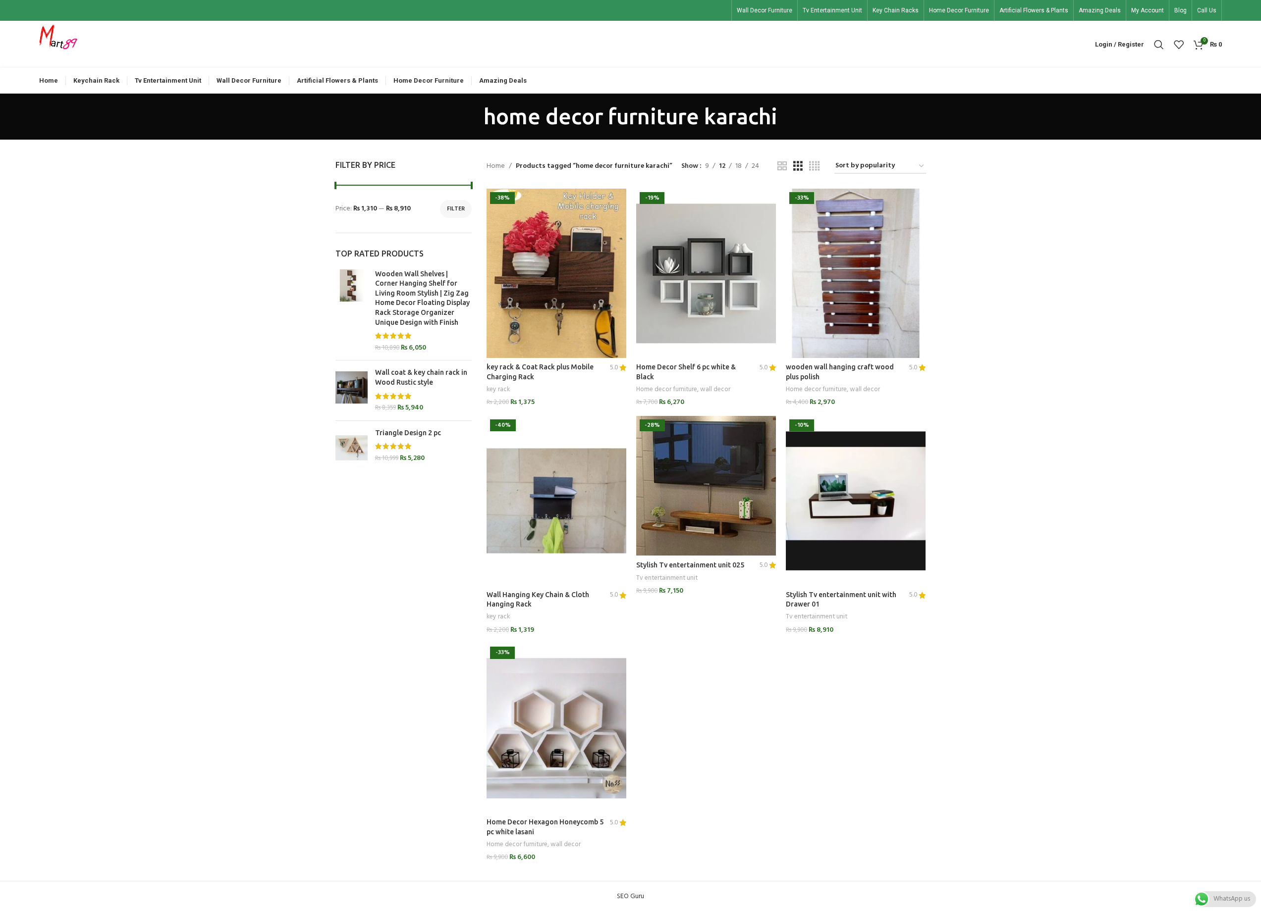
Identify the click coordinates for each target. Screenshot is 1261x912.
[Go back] (471, 116)
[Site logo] (58, 44)
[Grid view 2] (782, 166)
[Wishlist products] (1179, 44)
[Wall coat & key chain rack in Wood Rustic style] (351, 390)
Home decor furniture (666, 389)
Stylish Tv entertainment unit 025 (690, 565)
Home (496, 166)
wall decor (715, 389)
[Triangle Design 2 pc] (351, 447)
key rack (498, 389)
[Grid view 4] (814, 166)
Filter (456, 209)
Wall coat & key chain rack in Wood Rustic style (421, 377)
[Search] (1159, 44)
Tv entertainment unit (667, 578)
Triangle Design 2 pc (408, 433)
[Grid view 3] (798, 166)
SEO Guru (630, 896)
